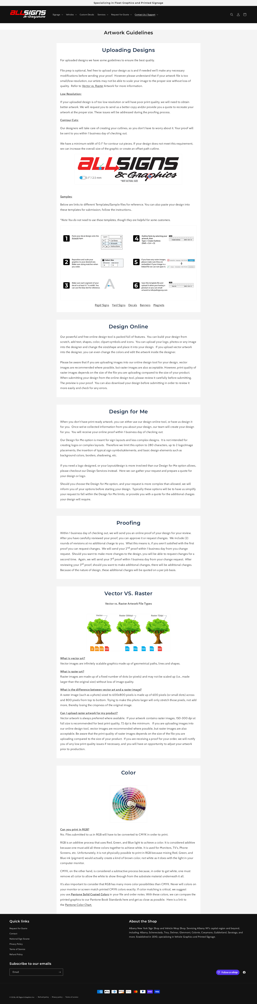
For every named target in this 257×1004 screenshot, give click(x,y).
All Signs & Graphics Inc (25, 997)
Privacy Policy (16, 944)
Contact (13, 933)
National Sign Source (20, 938)
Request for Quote (18, 928)
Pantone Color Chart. (78, 905)
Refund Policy (16, 954)
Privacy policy (57, 997)
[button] (57, 14)
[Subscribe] (59, 972)
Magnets (158, 305)
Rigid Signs (102, 305)
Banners (145, 305)
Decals (132, 305)
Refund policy (43, 997)
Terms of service (71, 997)
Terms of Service (17, 949)
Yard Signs (118, 305)
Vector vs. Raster (92, 86)
